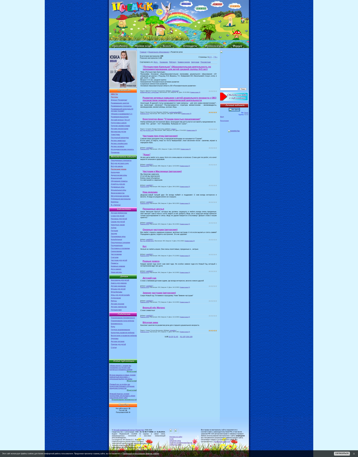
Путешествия (116, 310)
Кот (145, 246)
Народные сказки (118, 225)
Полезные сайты (175, 444)
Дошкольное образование (158, 52)
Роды (113, 327)
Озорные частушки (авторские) (160, 229)
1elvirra (173, 129)
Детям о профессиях (119, 143)
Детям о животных (118, 141)
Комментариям (184, 62)
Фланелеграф (116, 178)
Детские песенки (117, 304)
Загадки (114, 234)
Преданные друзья (153, 209)
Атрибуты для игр (118, 184)
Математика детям (118, 132)
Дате (155, 62)
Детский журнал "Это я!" (120, 120)
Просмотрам (206, 62)
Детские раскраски (118, 286)
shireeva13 (175, 91)
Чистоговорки (116, 254)
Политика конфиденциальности (180, 442)
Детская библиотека (119, 213)
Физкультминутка (117, 193)
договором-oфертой (222, 442)
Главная (143, 52)
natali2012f (149, 147)
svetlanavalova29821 (175, 112)
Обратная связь (175, 440)
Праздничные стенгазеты (121, 160)
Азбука (113, 228)
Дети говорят (116, 269)
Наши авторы (116, 272)
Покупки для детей (118, 344)
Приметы (114, 263)
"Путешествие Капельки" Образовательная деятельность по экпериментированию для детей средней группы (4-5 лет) (177, 68)
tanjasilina (173, 330)
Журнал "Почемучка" (119, 100)
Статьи (114, 347)
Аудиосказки (116, 298)
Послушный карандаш (120, 138)
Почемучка (115, 152)
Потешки (114, 231)
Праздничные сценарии (120, 243)
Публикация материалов (120, 199)
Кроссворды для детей (120, 280)
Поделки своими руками (120, 126)
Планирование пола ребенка (122, 321)
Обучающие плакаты (119, 181)
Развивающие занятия (120, 103)
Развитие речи (144, 113)
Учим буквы (115, 135)
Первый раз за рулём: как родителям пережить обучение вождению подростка (122, 386)
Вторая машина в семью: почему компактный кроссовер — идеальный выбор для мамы (123, 377)
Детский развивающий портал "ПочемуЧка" (128, 430)
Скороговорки (116, 251)
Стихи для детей (117, 216)
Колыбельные (116, 239)
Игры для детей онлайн (120, 295)
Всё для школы (117, 166)
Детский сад (149, 278)
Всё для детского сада (120, 163)
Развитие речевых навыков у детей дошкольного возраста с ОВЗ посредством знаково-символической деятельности (179, 99)
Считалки (114, 257)
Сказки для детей (118, 222)
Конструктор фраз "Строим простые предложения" (172, 119)
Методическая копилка (120, 196)
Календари (115, 172)
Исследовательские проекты (122, 149)
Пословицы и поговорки (120, 248)
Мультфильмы (116, 292)
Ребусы (114, 301)
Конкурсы (114, 202)
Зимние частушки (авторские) (159, 293)
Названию (164, 62)
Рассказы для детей (119, 219)
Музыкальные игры (118, 190)
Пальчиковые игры (118, 237)
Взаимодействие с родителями (149, 92)
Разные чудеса (151, 261)
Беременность (117, 324)
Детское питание (117, 341)
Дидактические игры (119, 175)
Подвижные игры (117, 187)
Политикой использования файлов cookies (141, 454)
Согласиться (341, 453)
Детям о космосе (117, 146)
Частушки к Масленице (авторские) (162, 171)
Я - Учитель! (116, 205)
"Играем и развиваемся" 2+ (121, 114)
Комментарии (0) (195, 92)
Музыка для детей (118, 289)
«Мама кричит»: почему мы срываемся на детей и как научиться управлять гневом (121, 368)
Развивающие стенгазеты (121, 106)
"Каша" (147, 154)
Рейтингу (172, 62)
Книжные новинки (118, 266)
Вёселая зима (150, 322)
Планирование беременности (123, 318)
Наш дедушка (150, 192)
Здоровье (114, 338)
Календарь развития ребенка (122, 333)
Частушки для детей (119, 260)
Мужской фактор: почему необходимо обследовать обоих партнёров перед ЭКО (122, 396)
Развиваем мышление (120, 117)
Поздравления (117, 245)
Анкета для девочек (119, 283)
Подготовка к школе (119, 123)
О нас (171, 439)
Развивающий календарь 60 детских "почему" (122, 110)
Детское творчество (119, 307)
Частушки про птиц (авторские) (160, 136)
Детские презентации (119, 129)
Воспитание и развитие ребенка (124, 336)
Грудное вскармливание (120, 330)
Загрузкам (195, 62)
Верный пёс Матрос (154, 307)
